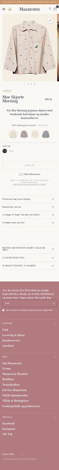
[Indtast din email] (53, 303)
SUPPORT (7, 323)
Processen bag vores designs (16, 199)
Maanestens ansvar (11, 207)
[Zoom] (50, 20)
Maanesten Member (15, 374)
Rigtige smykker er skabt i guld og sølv (23, 249)
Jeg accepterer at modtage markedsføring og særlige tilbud (29, 310)
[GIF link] (10, 9)
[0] (54, 9)
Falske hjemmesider (15, 395)
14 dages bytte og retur (13, 222)
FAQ (5, 330)
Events (6, 368)
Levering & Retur (13, 335)
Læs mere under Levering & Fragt (29, 184)
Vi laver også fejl (13, 258)
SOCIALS (7, 417)
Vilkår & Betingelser (15, 400)
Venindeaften (11, 384)
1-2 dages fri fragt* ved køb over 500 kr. (21, 215)
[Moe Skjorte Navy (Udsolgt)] (45, 134)
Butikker (8, 379)
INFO (5, 357)
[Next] (34, 84)
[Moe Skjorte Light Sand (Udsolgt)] (35, 134)
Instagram (8, 429)
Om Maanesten (12, 363)
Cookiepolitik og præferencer (21, 406)
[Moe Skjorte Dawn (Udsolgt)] (24, 134)
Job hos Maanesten (14, 390)
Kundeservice (11, 340)
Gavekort (8, 345)
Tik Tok (7, 434)
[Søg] (50, 9)
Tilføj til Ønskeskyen (31, 174)
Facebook (8, 423)
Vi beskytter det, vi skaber (19, 266)
